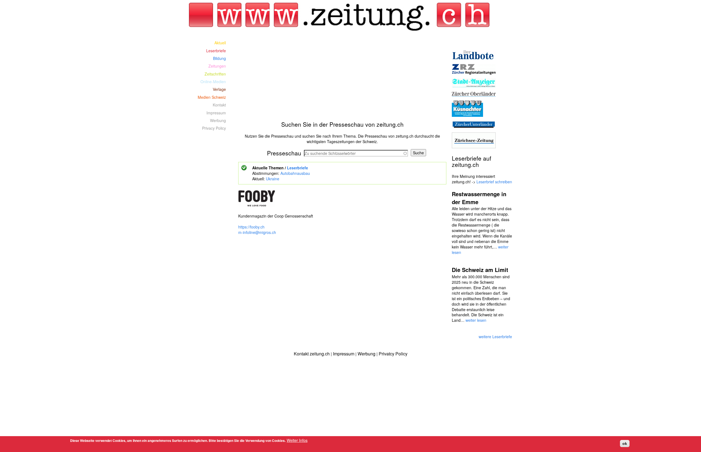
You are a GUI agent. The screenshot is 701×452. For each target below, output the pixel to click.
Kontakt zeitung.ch (312, 353)
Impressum (216, 112)
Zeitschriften (215, 74)
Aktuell (220, 42)
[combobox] (356, 153)
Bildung (219, 58)
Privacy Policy (214, 128)
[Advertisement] (342, 77)
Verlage (219, 89)
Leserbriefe (297, 167)
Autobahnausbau (295, 173)
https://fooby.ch (251, 227)
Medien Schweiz (212, 97)
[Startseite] (342, 17)
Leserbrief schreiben (494, 181)
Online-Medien (213, 81)
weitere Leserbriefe (495, 336)
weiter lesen (476, 320)
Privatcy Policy (393, 353)
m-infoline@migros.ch (257, 232)
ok (624, 443)
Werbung (218, 120)
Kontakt (219, 105)
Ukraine (272, 178)
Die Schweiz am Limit (480, 270)
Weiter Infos (297, 440)
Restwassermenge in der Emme (479, 198)
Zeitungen (217, 66)
